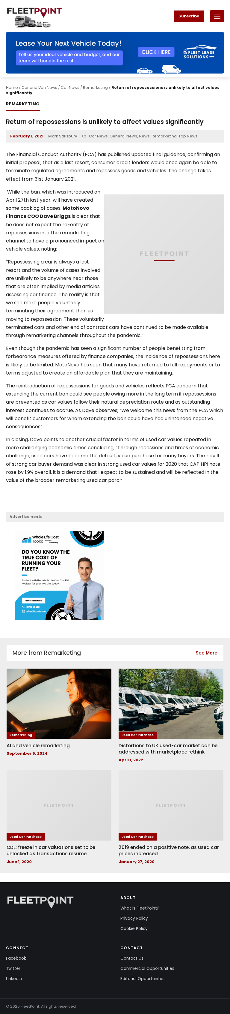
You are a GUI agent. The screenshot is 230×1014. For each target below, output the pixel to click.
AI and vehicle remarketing (38, 745)
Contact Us (131, 958)
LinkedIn (14, 979)
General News (123, 136)
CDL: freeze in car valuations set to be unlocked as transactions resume (51, 850)
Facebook (16, 958)
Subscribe (188, 16)
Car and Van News (39, 87)
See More (206, 653)
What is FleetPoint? (139, 908)
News (144, 136)
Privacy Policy (134, 918)
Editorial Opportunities (143, 979)
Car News (70, 87)
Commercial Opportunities (147, 968)
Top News (188, 136)
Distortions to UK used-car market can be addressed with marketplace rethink (168, 748)
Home (12, 87)
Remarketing (95, 87)
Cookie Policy (134, 928)
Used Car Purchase (138, 735)
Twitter (13, 968)
